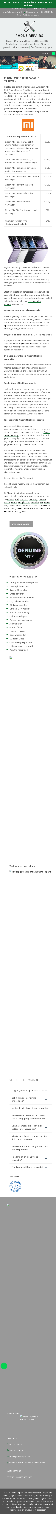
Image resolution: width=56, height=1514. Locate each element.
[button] (31, 1090)
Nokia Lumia (44, 505)
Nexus (14, 502)
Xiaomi (47, 502)
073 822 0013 (17, 8)
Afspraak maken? (21, 524)
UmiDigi (17, 511)
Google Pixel (24, 502)
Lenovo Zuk (44, 508)
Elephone (8, 511)
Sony (6, 505)
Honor (7, 502)
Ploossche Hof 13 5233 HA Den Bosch (27, 1462)
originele (18, 111)
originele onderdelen (28, 343)
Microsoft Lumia (29, 505)
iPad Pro (24, 499)
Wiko (26, 508)
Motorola (34, 508)
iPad (17, 499)
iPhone (10, 499)
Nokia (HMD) (10, 508)
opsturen (8, 325)
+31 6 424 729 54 (35, 8)
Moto (18, 505)
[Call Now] (4, 1366)
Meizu (12, 505)
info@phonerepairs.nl (12, 12)
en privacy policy (28, 1510)
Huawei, (42, 499)
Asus (24, 511)
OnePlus (35, 502)
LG (41, 502)
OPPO (20, 508)
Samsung (33, 499)
